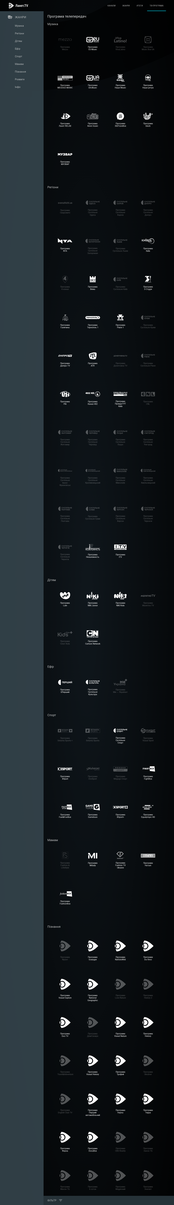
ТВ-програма (156, 5)
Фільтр (51, 1200)
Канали (112, 5)
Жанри (126, 5)
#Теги (140, 5)
